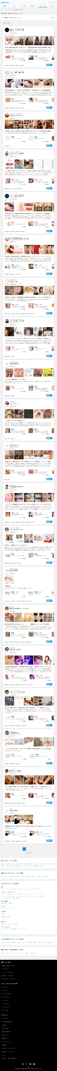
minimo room (5, 1028)
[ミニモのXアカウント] (26, 1064)
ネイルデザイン (6, 1003)
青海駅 (2, 865)
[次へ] (32, 849)
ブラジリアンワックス (8, 889)
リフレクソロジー (28, 896)
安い (2, 932)
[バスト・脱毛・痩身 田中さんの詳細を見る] (28, 213)
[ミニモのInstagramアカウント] (23, 1064)
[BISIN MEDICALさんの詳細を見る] (28, 379)
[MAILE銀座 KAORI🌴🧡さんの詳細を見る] (28, 503)
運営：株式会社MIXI (7, 1021)
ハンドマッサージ (4, 896)
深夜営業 (35, 942)
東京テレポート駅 (37, 863)
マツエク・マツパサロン (8, 972)
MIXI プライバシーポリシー (9, 1051)
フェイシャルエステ (5, 928)
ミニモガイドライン (7, 1041)
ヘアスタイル (5, 987)
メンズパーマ (5, 1000)
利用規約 (4, 1045)
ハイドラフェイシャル (22, 928)
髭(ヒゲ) (39, 889)
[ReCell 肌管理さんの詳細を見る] (28, 585)
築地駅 (2, 863)
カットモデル (5, 1010)
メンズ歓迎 (3, 942)
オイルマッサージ (26, 894)
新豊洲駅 (26, 863)
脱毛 (2, 889)
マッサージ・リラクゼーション (7, 894)
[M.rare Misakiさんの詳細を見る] (28, 825)
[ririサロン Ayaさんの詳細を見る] (28, 297)
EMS (16, 923)
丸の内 (5, 876)
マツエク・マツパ (20, 953)
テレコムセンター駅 (9, 865)
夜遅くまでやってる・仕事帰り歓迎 (45, 942)
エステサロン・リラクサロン (9, 979)
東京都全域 (46, 876)
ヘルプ (4, 1055)
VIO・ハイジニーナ (24, 889)
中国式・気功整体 (16, 898)
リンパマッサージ (34, 894)
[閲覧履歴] (50, 3)
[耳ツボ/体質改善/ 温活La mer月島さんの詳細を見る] (28, 256)
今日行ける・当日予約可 (11, 942)
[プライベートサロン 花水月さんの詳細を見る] (28, 708)
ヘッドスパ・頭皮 (17, 894)
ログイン (54, 2)
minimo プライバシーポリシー (9, 1048)
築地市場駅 (7, 863)
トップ (2, 9)
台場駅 (29, 865)
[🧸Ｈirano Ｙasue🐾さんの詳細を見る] (28, 666)
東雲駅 (44, 863)
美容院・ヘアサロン (5, 953)
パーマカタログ (6, 997)
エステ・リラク (8, 9)
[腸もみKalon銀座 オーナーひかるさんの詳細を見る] (28, 624)
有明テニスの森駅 (50, 863)
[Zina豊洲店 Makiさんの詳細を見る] (28, 747)
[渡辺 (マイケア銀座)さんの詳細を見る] (28, 786)
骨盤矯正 (10, 903)
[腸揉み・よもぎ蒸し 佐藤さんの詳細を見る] (28, 47)
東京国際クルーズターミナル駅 (20, 865)
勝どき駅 (12, 863)
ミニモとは (5, 1018)
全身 (15, 889)
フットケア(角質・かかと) (6, 898)
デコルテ (35, 896)
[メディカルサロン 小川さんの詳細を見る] (28, 545)
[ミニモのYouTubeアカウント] (34, 1064)
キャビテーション (10, 923)
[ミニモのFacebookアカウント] (30, 1064)
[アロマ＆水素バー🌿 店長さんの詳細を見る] (28, 338)
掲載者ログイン (6, 1038)
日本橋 (22, 876)
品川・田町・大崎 (39, 876)
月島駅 (17, 863)
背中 (32, 889)
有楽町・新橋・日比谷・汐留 (14, 876)
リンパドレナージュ (20, 896)
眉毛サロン (27, 953)
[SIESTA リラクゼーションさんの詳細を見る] (28, 129)
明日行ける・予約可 (21, 942)
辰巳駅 (41, 865)
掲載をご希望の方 (6, 1031)
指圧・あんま (11, 896)
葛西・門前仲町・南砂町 (29, 876)
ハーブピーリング (10, 908)
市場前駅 (31, 863)
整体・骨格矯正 (4, 903)
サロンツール (5, 1035)
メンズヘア (5, 990)
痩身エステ (3, 923)
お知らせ (4, 1025)
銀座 (2, 876)
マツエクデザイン (6, 1007)
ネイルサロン (12, 953)
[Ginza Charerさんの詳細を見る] (28, 462)
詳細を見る (49, 64)
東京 (13, 9)
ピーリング (3, 908)
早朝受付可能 (29, 942)
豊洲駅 (21, 863)
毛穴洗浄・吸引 (13, 928)
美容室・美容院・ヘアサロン (9, 965)
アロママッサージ (42, 894)
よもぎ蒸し (3, 913)
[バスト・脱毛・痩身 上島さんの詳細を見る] (28, 89)
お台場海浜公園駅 (35, 865)
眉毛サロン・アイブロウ (8, 975)
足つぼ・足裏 (41, 896)
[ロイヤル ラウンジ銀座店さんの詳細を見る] (28, 170)
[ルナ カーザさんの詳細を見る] (28, 420)
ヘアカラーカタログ (7, 993)
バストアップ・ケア (5, 918)
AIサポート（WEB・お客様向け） (10, 1058)
